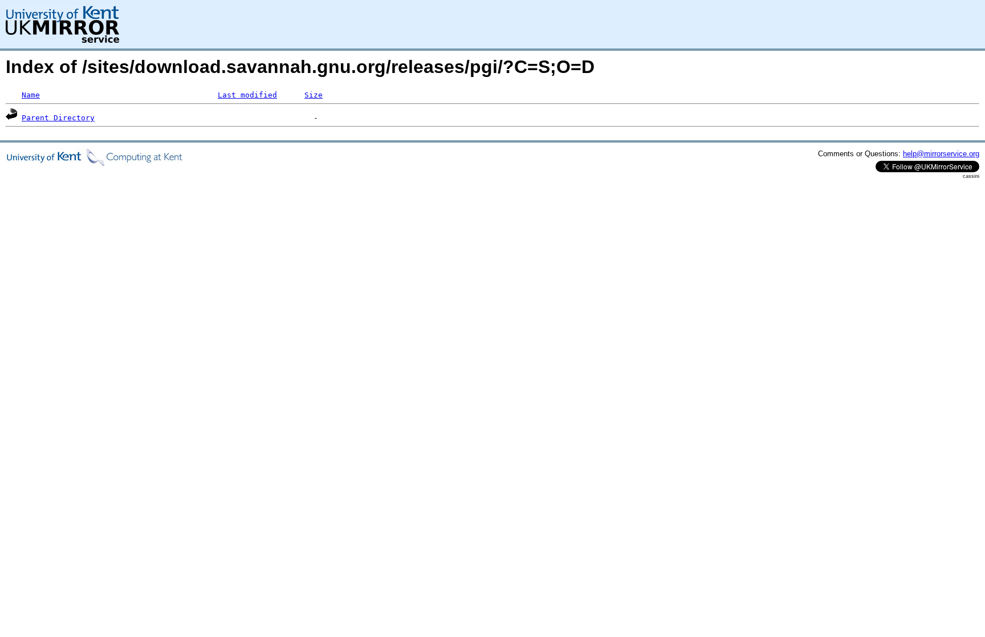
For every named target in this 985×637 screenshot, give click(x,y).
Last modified (247, 95)
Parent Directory (58, 117)
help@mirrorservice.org (941, 153)
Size (313, 95)
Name (31, 95)
